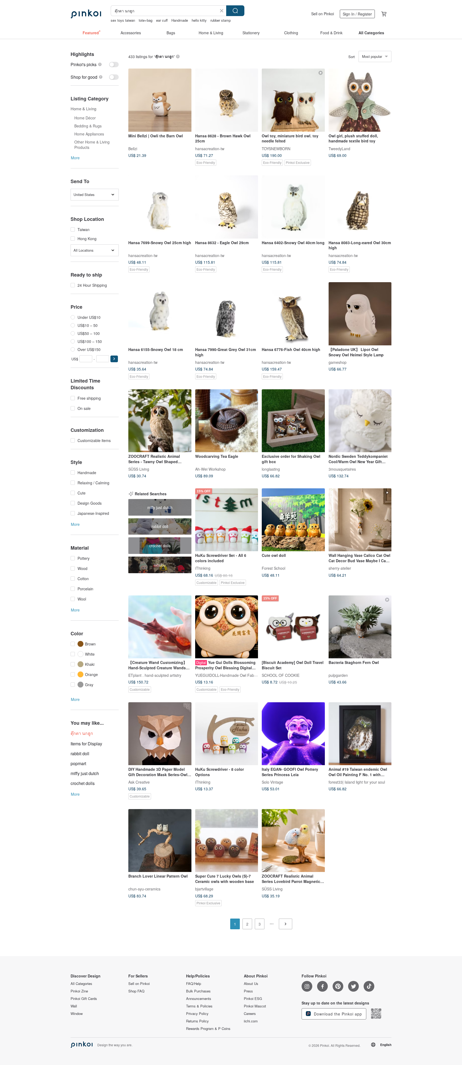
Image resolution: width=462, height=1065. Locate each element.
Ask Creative (139, 782)
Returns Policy (197, 1021)
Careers (250, 1013)
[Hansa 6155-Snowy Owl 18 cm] (159, 313)
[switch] (95, 64)
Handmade (179, 20)
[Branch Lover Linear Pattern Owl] (159, 840)
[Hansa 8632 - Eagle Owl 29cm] (226, 207)
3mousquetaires (342, 469)
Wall (74, 1006)
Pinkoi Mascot (255, 1006)
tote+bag (145, 20)
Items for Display (86, 744)
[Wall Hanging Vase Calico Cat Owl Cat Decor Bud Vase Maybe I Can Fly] (360, 520)
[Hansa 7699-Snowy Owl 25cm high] (159, 207)
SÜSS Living (138, 469)
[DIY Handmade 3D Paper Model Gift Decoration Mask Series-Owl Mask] (159, 733)
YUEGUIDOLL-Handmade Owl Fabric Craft (231, 675)
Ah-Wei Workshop (210, 469)
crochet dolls (83, 783)
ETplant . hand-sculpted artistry (154, 675)
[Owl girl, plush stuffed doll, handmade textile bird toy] (360, 100)
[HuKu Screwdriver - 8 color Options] (226, 733)
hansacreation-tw (209, 148)
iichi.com (251, 1021)
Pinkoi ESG (253, 998)
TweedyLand (339, 148)
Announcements (198, 998)
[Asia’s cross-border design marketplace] (86, 14)
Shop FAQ (136, 991)
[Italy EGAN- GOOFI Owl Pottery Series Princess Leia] (293, 733)
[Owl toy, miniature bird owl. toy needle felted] (293, 100)
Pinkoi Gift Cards (84, 998)
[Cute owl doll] (293, 520)
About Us (251, 983)
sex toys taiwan (123, 20)
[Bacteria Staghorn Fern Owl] (360, 627)
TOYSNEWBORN (276, 148)
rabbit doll (80, 753)
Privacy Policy (197, 1013)
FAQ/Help (193, 983)
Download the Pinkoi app (337, 1014)
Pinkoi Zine (79, 991)
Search (235, 10)
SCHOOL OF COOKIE (280, 675)
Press (248, 991)
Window (77, 1013)
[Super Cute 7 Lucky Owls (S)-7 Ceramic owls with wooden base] (226, 840)
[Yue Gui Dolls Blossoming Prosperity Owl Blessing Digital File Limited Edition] (226, 627)
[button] (114, 359)
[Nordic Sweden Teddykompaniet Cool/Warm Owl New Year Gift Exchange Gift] (360, 420)
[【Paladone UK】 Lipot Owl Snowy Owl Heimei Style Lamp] (360, 313)
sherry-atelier (340, 568)
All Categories (81, 983)
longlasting (271, 469)
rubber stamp (220, 20)
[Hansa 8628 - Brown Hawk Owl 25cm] (226, 100)
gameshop (337, 362)
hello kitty (199, 20)
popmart (78, 763)
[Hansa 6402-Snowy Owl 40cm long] (293, 207)
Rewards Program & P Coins (208, 1028)
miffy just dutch (85, 773)
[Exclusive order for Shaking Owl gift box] (293, 420)
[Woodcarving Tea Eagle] (226, 420)
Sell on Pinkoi (322, 13)
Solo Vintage (272, 782)
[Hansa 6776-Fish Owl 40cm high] (293, 313)
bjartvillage (204, 889)
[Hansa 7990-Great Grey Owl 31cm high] (226, 313)
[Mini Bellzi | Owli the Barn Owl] (159, 100)
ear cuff (162, 20)
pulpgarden (338, 675)
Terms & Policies (199, 1006)
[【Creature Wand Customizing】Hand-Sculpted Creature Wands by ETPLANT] (159, 627)
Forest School (273, 568)
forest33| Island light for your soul (357, 782)
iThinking (202, 568)
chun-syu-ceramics (144, 889)
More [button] (75, 157)
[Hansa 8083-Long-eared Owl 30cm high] (360, 207)
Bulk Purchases (198, 991)
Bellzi (132, 148)
